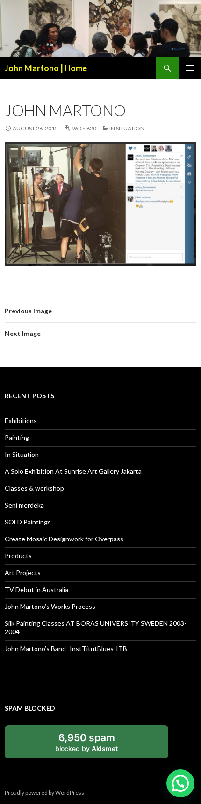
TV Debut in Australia (36, 589)
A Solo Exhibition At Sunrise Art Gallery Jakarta (73, 471)
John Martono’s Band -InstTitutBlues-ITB (66, 648)
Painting (17, 437)
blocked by (86, 742)
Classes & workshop (34, 488)
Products (18, 556)
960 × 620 (84, 128)
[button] (180, 783)
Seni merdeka (24, 505)
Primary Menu (190, 68)
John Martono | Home (46, 68)
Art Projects (23, 572)
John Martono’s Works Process (50, 606)
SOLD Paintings (28, 522)
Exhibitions (21, 421)
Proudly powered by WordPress (44, 792)
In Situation (126, 128)
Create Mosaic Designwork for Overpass (64, 539)
